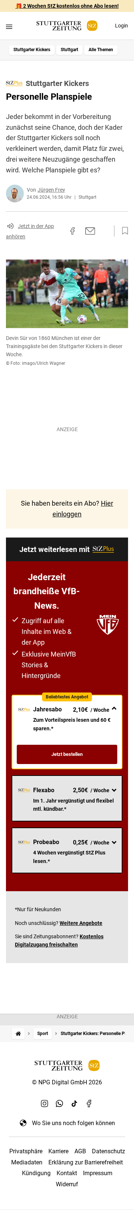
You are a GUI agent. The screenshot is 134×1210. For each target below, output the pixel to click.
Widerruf (67, 1184)
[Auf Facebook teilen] (72, 231)
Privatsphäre (25, 1151)
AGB (80, 1151)
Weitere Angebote (81, 923)
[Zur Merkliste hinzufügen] (123, 231)
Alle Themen (101, 49)
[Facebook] (89, 1104)
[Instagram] (45, 1104)
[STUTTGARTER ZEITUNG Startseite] (67, 25)
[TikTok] (74, 1104)
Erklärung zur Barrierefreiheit (85, 1162)
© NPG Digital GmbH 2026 (67, 1082)
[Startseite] (18, 1033)
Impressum (97, 1173)
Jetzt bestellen (67, 754)
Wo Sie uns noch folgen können (73, 1123)
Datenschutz (108, 1151)
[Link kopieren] (59, 231)
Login (121, 26)
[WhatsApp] (60, 1104)
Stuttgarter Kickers (31, 49)
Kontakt (67, 1173)
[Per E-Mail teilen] (90, 231)
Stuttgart (69, 49)
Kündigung (36, 1173)
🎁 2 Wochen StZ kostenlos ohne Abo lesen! (67, 6)
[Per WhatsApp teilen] (104, 231)
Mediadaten (26, 1162)
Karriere (58, 1151)
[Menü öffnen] (9, 26)
